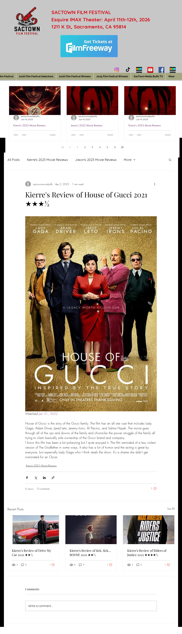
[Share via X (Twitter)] (35, 477)
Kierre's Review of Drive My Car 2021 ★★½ (31, 552)
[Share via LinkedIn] (44, 477)
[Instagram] (117, 70)
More (127, 160)
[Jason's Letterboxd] (173, 70)
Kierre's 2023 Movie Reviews (29, 125)
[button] (170, 159)
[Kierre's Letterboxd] (139, 70)
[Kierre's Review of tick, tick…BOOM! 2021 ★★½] (91, 529)
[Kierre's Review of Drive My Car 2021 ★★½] (33, 529)
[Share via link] (53, 477)
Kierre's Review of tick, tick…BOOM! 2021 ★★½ (90, 552)
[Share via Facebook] (27, 477)
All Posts (13, 160)
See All (171, 508)
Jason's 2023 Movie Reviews (87, 125)
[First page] (62, 147)
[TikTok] (128, 70)
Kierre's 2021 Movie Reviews (41, 465)
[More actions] (154, 184)
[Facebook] (161, 70)
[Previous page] (70, 147)
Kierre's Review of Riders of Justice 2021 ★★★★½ (146, 552)
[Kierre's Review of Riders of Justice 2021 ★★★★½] (148, 529)
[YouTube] (150, 70)
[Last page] (122, 147)
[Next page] (115, 147)
